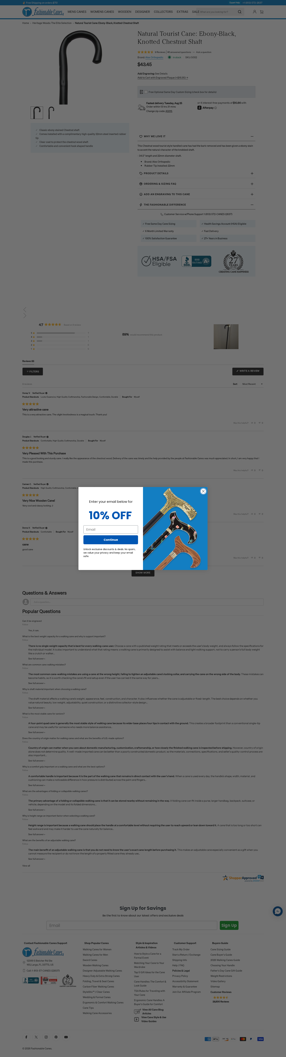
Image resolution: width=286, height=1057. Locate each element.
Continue (111, 540)
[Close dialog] (203, 491)
